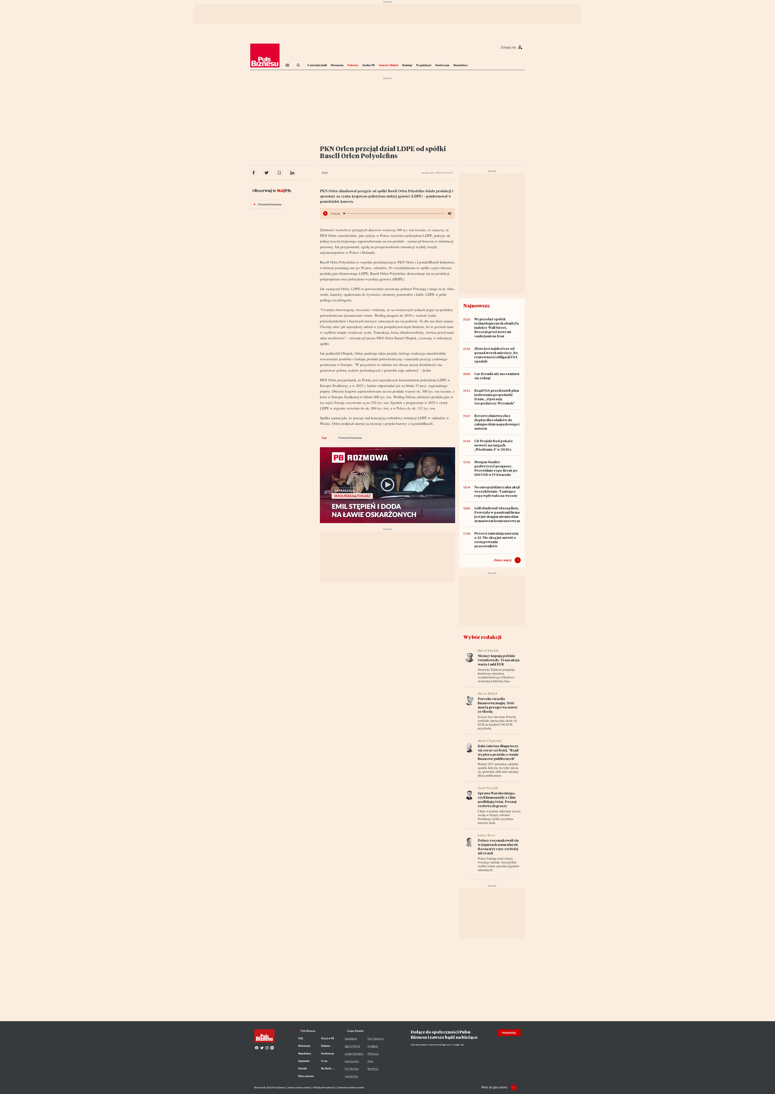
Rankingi (407, 65)
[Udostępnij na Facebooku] (253, 172)
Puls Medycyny (376, 1038)
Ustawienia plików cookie (350, 1087)
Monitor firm (351, 1076)
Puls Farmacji (352, 1068)
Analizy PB (368, 65)
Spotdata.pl (351, 1038)
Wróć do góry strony (494, 1087)
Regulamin (304, 1061)
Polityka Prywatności (324, 1087)
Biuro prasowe (306, 1076)
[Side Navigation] (287, 65)
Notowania (337, 65)
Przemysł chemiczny (350, 437)
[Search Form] (298, 65)
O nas (324, 1061)
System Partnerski (354, 1053)
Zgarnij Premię (352, 1045)
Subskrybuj (509, 1032)
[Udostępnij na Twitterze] (266, 172)
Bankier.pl (373, 1068)
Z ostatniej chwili (317, 65)
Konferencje (442, 65)
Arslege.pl (373, 1045)
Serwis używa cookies (299, 1087)
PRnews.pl (373, 1053)
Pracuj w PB (327, 1038)
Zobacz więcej (502, 560)
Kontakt (302, 1068)
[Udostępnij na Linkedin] (292, 172)
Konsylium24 (352, 1061)
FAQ (300, 1038)
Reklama (325, 1045)
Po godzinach (423, 65)
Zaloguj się (508, 47)
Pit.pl (370, 1061)
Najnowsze (476, 305)
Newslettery (460, 65)
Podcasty (353, 65)
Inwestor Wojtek (388, 65)
